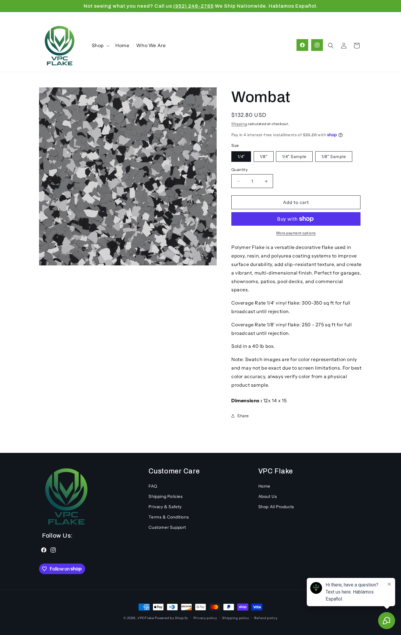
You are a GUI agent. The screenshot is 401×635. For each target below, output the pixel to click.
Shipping (239, 124)
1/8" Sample (333, 156)
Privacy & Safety (165, 506)
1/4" (241, 156)
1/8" (263, 156)
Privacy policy (205, 618)
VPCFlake (145, 618)
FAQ (153, 485)
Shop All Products (276, 506)
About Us (267, 496)
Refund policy (265, 618)
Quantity (239, 169)
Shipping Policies (166, 496)
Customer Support (167, 527)
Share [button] (243, 415)
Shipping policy (235, 618)
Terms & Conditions (169, 517)
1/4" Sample (294, 156)
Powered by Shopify (171, 618)
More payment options (296, 233)
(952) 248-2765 (193, 6)
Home (264, 485)
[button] (100, 45)
